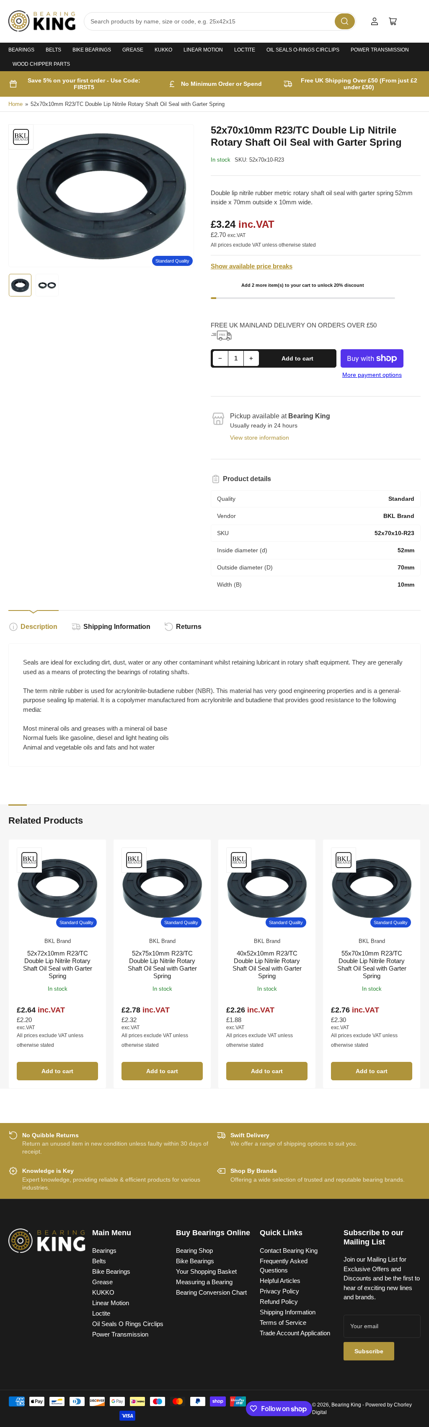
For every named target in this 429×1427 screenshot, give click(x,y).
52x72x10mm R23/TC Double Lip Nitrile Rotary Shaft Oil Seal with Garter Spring (57, 964)
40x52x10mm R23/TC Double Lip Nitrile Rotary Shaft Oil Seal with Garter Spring (267, 964)
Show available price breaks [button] (251, 266)
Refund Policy (279, 1301)
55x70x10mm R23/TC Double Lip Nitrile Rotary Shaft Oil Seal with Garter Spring (371, 964)
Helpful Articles (280, 1280)
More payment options (372, 374)
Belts (53, 50)
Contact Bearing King (289, 1250)
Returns (189, 626)
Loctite (244, 50)
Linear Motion (203, 50)
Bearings (21, 50)
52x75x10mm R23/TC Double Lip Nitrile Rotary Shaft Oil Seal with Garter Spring (162, 964)
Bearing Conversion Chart (211, 1292)
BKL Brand (57, 941)
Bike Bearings (91, 50)
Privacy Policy (279, 1291)
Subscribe (368, 1351)
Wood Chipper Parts (41, 64)
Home (15, 104)
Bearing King (346, 1405)
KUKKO (163, 50)
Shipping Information (116, 626)
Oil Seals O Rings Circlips (127, 1323)
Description (39, 626)
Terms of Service (283, 1322)
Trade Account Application (295, 1333)
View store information (259, 437)
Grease (132, 50)
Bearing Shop (194, 1250)
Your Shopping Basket (206, 1271)
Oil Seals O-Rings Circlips (302, 50)
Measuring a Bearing (204, 1281)
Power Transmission (380, 50)
